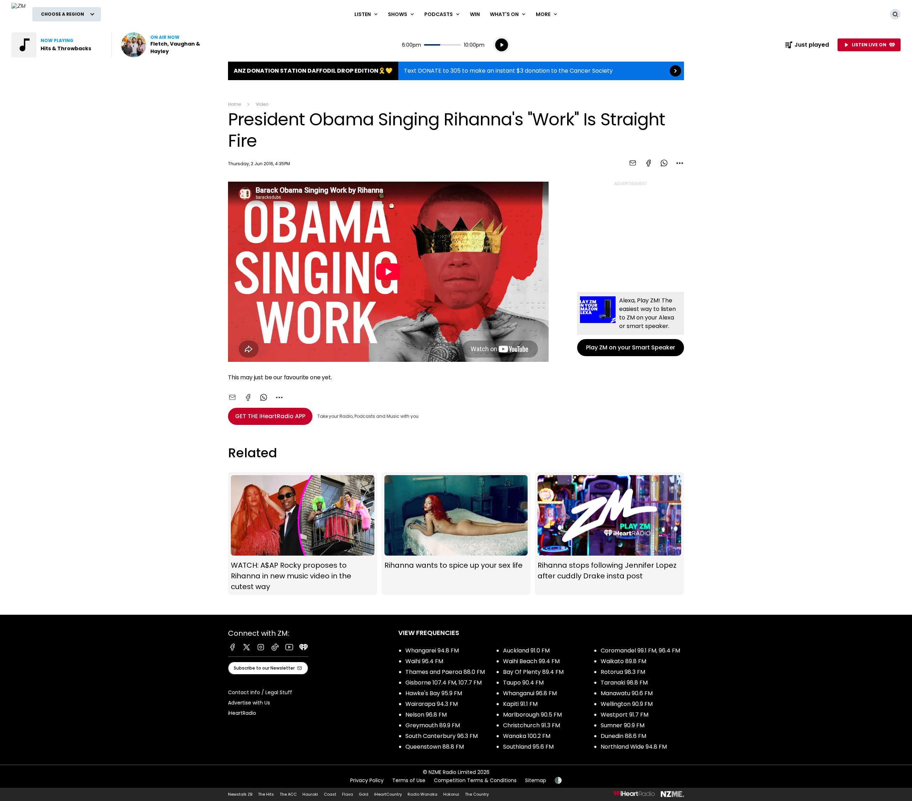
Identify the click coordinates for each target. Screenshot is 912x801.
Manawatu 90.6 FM (627, 693)
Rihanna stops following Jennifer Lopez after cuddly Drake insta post (609, 533)
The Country (477, 794)
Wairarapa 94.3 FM (431, 704)
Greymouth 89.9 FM (432, 725)
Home (234, 104)
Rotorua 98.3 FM (623, 672)
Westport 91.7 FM (624, 715)
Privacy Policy (367, 780)
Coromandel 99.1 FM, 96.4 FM (640, 650)
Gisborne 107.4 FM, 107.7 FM (443, 682)
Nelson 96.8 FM (426, 715)
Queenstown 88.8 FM (434, 747)
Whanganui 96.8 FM (530, 693)
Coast (330, 794)
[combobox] (679, 163)
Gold (363, 794)
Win (475, 14)
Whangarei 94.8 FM (432, 650)
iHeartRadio (242, 713)
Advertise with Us (249, 702)
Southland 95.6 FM (528, 747)
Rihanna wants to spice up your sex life (456, 533)
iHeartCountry (388, 794)
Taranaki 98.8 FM (624, 682)
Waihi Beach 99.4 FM (531, 661)
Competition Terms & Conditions (475, 780)
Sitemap (535, 780)
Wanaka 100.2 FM (526, 736)
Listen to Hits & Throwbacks (57, 44)
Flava (347, 794)
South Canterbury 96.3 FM (441, 736)
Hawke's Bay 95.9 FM (433, 693)
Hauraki (310, 794)
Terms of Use (408, 780)
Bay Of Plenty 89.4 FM (533, 672)
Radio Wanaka (422, 794)
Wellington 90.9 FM (627, 704)
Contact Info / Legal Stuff (260, 692)
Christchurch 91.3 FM (531, 725)
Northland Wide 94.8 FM (634, 747)
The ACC (288, 794)
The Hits (266, 794)
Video (262, 104)
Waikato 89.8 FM (623, 661)
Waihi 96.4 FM (424, 661)
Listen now (166, 44)
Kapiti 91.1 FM (520, 704)
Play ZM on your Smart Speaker (630, 324)
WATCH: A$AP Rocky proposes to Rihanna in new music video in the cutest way (302, 533)
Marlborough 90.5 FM (532, 715)
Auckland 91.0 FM (526, 650)
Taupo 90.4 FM (523, 682)
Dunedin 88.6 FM (623, 736)
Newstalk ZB (240, 794)
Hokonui (451, 794)
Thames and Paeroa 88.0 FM (445, 672)
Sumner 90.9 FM (622, 725)
